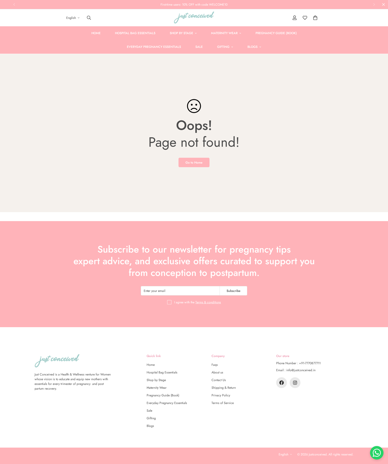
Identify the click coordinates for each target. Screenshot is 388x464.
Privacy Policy (221, 395)
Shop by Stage (181, 33)
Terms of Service (223, 403)
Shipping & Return (224, 387)
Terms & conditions (208, 302)
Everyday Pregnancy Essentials (154, 46)
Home (96, 33)
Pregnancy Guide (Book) (276, 33)
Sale (199, 46)
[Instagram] (295, 382)
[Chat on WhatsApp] (377, 453)
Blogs (252, 46)
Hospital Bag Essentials (135, 33)
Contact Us (219, 380)
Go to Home (194, 162)
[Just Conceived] (194, 17)
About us (217, 372)
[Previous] (14, 4)
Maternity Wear (224, 33)
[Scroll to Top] (379, 439)
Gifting (223, 46)
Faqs (215, 364)
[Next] (374, 4)
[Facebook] (281, 382)
